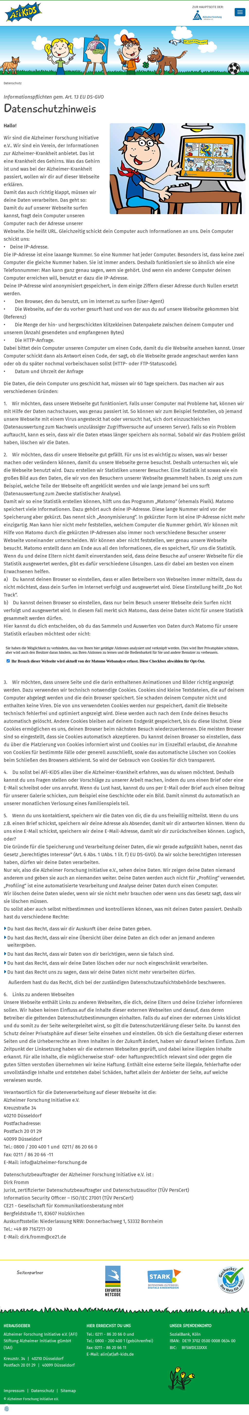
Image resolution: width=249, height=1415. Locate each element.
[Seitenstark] (163, 1279)
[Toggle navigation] (240, 12)
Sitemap (68, 1390)
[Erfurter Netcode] (113, 1281)
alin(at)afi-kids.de (117, 1354)
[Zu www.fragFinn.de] (230, 1280)
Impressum (14, 1390)
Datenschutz (42, 1390)
